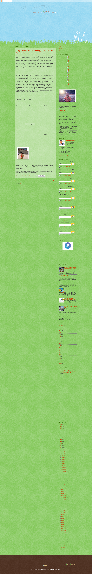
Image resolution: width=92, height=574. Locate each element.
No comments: (32, 175)
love (59, 349)
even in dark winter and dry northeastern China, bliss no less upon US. (70, 290)
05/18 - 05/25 (64, 510)
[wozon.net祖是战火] (68, 76)
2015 (61, 433)
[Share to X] (41, 176)
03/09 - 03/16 (64, 530)
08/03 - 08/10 (64, 489)
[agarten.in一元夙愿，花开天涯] (68, 62)
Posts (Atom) (22, 183)
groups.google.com (67, 167)
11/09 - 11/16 (64, 463)
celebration (61, 327)
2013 (61, 437)
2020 (61, 424)
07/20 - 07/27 (64, 493)
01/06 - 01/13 (64, 547)
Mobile (46, 568)
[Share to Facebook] (43, 176)
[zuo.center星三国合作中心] (68, 81)
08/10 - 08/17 (64, 484)
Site (59, 50)
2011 (61, 441)
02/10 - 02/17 (64, 537)
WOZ (60, 358)
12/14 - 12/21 (64, 453)
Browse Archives (67, 166)
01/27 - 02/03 (64, 541)
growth (60, 343)
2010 (61, 443)
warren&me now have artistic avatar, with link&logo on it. (69, 299)
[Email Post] (37, 175)
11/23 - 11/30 (64, 459)
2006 (61, 552)
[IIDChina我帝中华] (68, 70)
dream (60, 336)
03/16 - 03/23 (64, 528)
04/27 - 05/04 (64, 516)
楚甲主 (60, 363)
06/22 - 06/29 (64, 499)
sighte (60, 354)
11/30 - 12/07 (64, 457)
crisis (60, 332)
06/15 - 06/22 (64, 502)
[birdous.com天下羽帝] (68, 74)
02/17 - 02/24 (64, 534)
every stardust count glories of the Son (70, 307)
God (59, 341)
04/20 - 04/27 (64, 518)
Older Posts (53, 180)
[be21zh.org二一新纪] (68, 56)
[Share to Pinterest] (44, 176)
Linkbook (60, 48)
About (37, 568)
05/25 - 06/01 (64, 508)
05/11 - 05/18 (64, 512)
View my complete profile (64, 155)
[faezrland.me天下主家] (46, 565)
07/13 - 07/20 (64, 495)
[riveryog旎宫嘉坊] (68, 64)
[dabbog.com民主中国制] (68, 79)
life (59, 347)
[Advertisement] (46, 23)
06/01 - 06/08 (64, 506)
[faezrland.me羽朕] (68, 60)
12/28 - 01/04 (64, 449)
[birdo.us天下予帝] (68, 72)
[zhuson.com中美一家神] (68, 69)
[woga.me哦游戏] (68, 80)
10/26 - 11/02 (64, 465)
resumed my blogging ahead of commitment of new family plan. (70, 268)
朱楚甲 (60, 361)
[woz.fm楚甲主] (68, 84)
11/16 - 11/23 (64, 461)
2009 (61, 445)
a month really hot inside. (63, 275)
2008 (61, 447)
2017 (61, 428)
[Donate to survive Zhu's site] (68, 249)
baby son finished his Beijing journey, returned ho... (68, 486)
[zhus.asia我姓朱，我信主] (68, 61)
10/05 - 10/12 (64, 471)
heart (60, 345)
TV (44, 568)
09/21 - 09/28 (64, 473)
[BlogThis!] (40, 176)
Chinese (60, 330)
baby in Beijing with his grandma (23, 160)
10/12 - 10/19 (64, 469)
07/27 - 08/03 (64, 491)
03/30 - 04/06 (64, 524)
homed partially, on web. (63, 282)
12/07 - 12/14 (64, 455)
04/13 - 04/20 (64, 520)
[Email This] (39, 176)
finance (60, 338)
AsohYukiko (61, 325)
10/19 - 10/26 (64, 467)
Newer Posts (18, 180)
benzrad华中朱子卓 (71, 140)
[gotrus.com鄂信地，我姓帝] (68, 66)
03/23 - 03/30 (64, 526)
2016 (61, 431)
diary (60, 334)
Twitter (50, 568)
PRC (59, 350)
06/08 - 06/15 (64, 504)
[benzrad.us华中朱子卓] (68, 57)
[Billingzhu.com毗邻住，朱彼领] (68, 67)
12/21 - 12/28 (64, 451)
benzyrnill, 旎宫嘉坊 (32, 6)
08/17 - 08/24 (64, 482)
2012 (61, 439)
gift (59, 339)
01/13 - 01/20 (64, 545)
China (60, 329)
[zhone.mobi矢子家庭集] (68, 71)
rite (59, 352)
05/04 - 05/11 (64, 514)
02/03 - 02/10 (64, 539)
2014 (61, 435)
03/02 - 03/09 (64, 532)
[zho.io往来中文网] (68, 58)
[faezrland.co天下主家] (68, 77)
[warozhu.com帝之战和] (68, 83)
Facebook (54, 568)
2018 (61, 426)
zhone (60, 360)
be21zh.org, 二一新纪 (64, 370)
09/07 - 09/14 (64, 478)
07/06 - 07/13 (64, 497)
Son (59, 356)
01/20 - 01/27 (64, 543)
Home (35, 180)
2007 (61, 549)
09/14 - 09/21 (64, 476)
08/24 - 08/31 (64, 480)
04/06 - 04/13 (64, 522)
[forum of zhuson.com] (72, 564)
